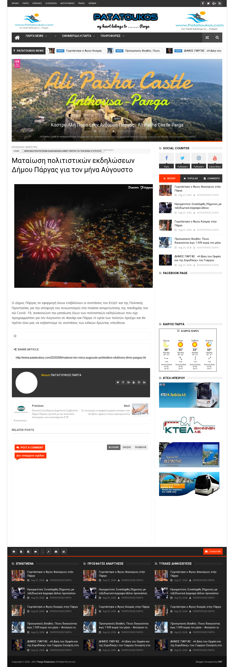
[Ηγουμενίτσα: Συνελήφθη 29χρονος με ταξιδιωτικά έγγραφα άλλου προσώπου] (165, 207)
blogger (114, 447)
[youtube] (133, 382)
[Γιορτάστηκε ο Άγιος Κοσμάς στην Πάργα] (51, 50)
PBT (220, 662)
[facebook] (123, 382)
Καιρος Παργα (190, 331)
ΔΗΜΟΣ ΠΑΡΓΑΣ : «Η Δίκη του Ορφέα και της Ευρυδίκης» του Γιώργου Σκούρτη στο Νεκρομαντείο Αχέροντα (198, 260)
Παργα (25, 3)
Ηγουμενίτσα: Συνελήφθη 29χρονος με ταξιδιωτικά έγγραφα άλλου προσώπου (198, 207)
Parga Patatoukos (46, 662)
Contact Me (215, 551)
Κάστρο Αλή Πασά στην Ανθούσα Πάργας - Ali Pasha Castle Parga (117, 125)
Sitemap (92, 3)
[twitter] (118, 382)
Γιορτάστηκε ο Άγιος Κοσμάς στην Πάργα (196, 223)
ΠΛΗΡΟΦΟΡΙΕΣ (111, 36)
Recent (171, 178)
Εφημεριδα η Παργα (76, 36)
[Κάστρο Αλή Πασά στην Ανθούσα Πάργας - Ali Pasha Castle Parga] (117, 100)
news (60, 51)
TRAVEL (81, 3)
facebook (140, 447)
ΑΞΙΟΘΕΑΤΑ (51, 3)
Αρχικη (15, 3)
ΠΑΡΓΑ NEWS (34, 36)
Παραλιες (37, 3)
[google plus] (128, 382)
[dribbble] (139, 382)
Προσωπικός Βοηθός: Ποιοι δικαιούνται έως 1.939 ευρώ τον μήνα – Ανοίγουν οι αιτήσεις (198, 242)
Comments (213, 178)
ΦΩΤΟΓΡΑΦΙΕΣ (67, 3)
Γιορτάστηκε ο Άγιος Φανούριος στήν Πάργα (198, 188)
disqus (127, 447)
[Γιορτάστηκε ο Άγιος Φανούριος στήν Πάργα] (165, 190)
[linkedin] (144, 382)
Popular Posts (192, 179)
